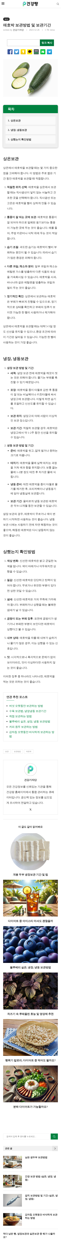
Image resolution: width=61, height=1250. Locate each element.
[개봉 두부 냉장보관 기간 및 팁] (30, 851)
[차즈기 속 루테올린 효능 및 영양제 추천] (30, 991)
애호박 (28, 751)
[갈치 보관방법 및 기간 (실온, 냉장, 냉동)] (12, 1200)
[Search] (57, 4)
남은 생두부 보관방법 (36, 1157)
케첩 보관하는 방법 (20, 716)
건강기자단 (18, 30)
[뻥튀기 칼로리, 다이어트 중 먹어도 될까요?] (30, 1037)
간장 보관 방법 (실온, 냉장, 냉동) (40, 1178)
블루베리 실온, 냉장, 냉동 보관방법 (29, 721)
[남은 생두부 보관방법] (12, 1162)
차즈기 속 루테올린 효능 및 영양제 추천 (30, 1013)
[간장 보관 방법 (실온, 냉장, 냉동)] (12, 1181)
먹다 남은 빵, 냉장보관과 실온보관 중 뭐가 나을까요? (29, 1235)
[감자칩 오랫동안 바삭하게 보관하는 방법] (12, 1219)
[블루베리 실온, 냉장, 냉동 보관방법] (30, 944)
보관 (7, 751)
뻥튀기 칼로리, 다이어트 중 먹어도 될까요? (30, 1060)
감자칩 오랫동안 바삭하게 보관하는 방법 (41, 1216)
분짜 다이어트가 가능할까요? (30, 1106)
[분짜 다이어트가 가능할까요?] (30, 1083)
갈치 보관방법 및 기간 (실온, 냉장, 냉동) (41, 1197)
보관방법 (17, 751)
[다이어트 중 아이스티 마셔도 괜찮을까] (30, 898)
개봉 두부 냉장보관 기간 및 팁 (30, 874)
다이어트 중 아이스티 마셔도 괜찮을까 (30, 921)
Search (54, 1137)
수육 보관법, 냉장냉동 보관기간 (27, 711)
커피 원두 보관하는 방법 (23, 726)
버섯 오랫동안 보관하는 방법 (26, 705)
